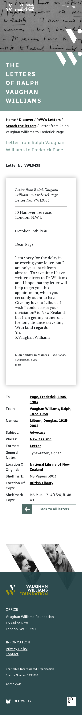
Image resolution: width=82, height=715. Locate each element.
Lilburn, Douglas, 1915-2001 (49, 423)
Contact (12, 654)
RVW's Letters (48, 120)
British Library (41, 483)
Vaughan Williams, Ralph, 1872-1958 (50, 411)
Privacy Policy (16, 649)
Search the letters (21, 126)
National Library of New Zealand (50, 467)
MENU (70, 7)
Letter (35, 446)
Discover (26, 120)
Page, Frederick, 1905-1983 (48, 399)
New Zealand (40, 439)
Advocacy (37, 432)
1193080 (32, 675)
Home (11, 120)
